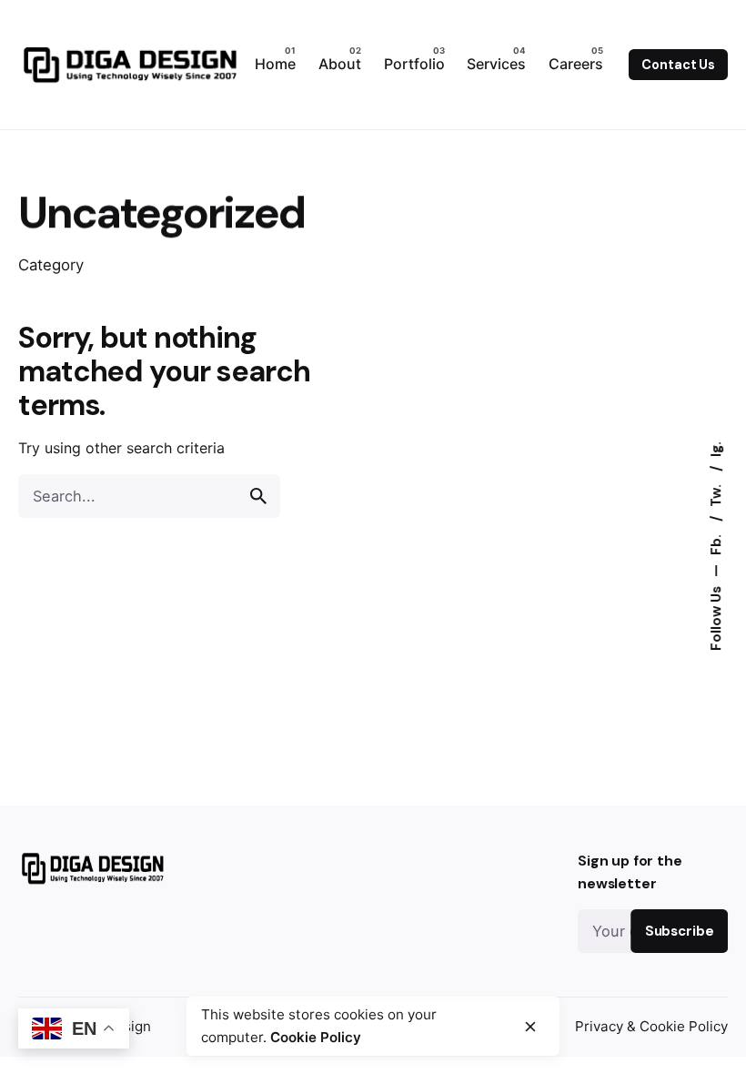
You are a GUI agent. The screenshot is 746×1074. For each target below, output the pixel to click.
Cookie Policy (315, 1037)
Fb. (717, 543)
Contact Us (678, 64)
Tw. (717, 494)
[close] (530, 1027)
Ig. (717, 449)
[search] (258, 496)
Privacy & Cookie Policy (651, 1026)
